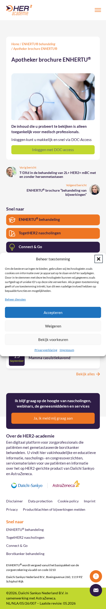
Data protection (40, 501)
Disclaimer (14, 501)
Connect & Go (17, 546)
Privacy (12, 509)
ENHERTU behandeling (25, 529)
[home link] (19, 10)
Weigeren (53, 326)
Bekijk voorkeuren (53, 339)
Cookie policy (68, 501)
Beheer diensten (15, 299)
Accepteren (53, 312)
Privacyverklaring (46, 350)
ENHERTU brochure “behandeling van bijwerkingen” (57, 192)
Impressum (67, 350)
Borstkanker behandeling (25, 554)
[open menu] (98, 10)
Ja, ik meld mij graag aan (53, 418)
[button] (98, 258)
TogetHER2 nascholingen (25, 537)
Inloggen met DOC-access (53, 149)
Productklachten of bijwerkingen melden (54, 509)
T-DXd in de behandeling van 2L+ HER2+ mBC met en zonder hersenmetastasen (57, 175)
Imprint (89, 501)
